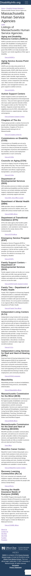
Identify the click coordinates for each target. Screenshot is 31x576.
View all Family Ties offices (13, 308)
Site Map (4, 533)
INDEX (4, 555)
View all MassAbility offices (13, 390)
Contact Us (4, 531)
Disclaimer (15, 565)
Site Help (4, 536)
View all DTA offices (11, 234)
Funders (3, 538)
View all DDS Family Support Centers (16, 284)
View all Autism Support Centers (14, 116)
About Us (4, 529)
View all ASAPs (9, 90)
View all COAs (9, 175)
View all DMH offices (11, 214)
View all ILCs (9, 347)
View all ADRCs (10, 57)
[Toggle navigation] (26, 2)
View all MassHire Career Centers (15, 468)
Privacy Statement (15, 567)
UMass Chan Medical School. (12, 559)
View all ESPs (9, 259)
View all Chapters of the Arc (13, 134)
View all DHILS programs (12, 376)
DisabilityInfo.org (10, 2)
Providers (4, 540)
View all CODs (9, 157)
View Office (8, 445)
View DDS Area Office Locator (14, 198)
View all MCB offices (11, 421)
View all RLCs (9, 486)
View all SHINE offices (12, 525)
